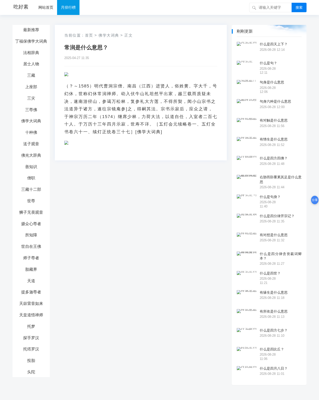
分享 (315, 200)
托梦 (31, 326)
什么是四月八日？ (274, 368)
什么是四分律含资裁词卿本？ (281, 256)
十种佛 (31, 132)
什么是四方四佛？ (274, 158)
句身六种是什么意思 (275, 101)
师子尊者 (31, 258)
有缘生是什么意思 (274, 292)
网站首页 (45, 7)
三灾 (31, 98)
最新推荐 (31, 30)
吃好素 (20, 6)
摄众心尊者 (31, 224)
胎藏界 (31, 269)
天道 (31, 281)
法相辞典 (31, 53)
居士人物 (31, 64)
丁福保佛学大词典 (31, 41)
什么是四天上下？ (274, 44)
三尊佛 (31, 110)
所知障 (31, 235)
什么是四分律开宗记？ (277, 216)
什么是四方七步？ (274, 330)
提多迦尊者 (31, 292)
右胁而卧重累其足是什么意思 (281, 179)
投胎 (31, 360)
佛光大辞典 (31, 155)
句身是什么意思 (272, 82)
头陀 (31, 372)
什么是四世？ (270, 273)
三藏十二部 (31, 189)
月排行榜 (68, 7)
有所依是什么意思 (274, 311)
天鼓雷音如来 (31, 303)
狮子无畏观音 (31, 212)
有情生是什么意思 (274, 139)
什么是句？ (268, 63)
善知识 (31, 167)
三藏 (31, 75)
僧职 (31, 178)
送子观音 (31, 144)
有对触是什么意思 (274, 120)
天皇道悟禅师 (31, 315)
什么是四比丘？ (272, 349)
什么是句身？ (270, 197)
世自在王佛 (31, 246)
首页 (89, 35)
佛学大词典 (31, 121)
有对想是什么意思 (274, 235)
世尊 (31, 201)
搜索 (299, 7)
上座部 (31, 87)
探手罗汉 (31, 338)
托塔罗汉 (31, 349)
